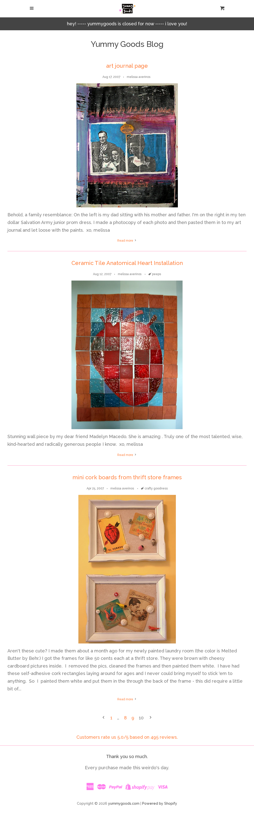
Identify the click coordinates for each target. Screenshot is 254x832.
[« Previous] (103, 717)
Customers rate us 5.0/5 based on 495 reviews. (127, 737)
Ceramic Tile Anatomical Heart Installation (127, 263)
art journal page (127, 66)
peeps (156, 274)
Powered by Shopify (159, 803)
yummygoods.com (123, 803)
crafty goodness (156, 488)
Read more (125, 240)
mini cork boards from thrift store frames (127, 477)
